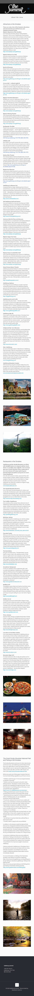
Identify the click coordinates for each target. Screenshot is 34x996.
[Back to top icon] (17, 985)
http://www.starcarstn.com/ (10, 344)
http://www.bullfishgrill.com (10, 596)
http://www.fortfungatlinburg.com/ (12, 216)
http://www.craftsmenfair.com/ (11, 198)
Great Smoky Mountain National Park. (17, 771)
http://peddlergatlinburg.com (10, 514)
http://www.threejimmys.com (10, 629)
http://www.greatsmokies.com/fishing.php (14, 867)
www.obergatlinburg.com (9, 360)
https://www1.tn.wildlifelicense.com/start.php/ (15, 790)
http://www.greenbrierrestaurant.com (12, 581)
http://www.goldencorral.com (10, 612)
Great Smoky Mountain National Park (18, 758)
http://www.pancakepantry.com (11, 548)
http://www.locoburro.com (9, 652)
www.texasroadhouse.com (10, 485)
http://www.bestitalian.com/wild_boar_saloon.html (16, 530)
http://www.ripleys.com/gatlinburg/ (12, 51)
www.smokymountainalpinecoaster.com (13, 373)
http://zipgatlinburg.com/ (9, 296)
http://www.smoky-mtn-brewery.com (12, 498)
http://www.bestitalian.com (10, 564)
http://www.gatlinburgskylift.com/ (11, 325)
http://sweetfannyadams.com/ (10, 280)
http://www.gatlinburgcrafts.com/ (11, 310)
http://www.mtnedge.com (9, 670)
